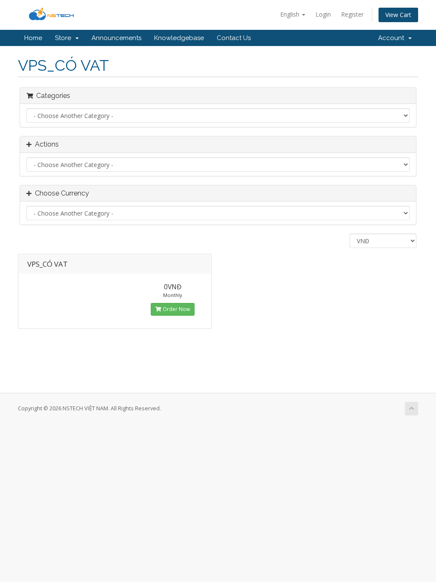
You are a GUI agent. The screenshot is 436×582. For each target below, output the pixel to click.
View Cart (398, 15)
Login (323, 14)
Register (352, 14)
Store (65, 38)
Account (392, 38)
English (290, 14)
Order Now (175, 309)
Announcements (116, 38)
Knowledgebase (179, 38)
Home (33, 38)
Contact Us (234, 38)
